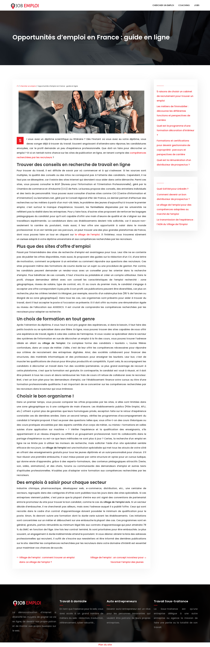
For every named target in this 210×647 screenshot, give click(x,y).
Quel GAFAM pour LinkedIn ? (172, 188)
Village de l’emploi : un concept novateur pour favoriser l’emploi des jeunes (117, 560)
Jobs (196, 5)
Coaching (184, 5)
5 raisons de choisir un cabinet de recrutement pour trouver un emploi (175, 96)
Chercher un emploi (163, 5)
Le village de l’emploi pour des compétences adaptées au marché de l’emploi (174, 209)
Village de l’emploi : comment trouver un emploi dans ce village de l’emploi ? (47, 560)
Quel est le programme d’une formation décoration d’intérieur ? (175, 130)
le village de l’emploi (87, 234)
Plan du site (105, 644)
